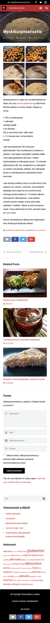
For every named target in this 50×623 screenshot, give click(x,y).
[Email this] (7, 239)
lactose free (18, 563)
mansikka (16, 572)
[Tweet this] (23, 239)
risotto (42, 230)
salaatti (38, 576)
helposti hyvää (30, 555)
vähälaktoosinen (27, 584)
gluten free (15, 555)
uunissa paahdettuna (25, 103)
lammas (6, 568)
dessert (24, 551)
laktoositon (20, 230)
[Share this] (15, 239)
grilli (21, 555)
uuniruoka (7, 584)
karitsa (28, 560)
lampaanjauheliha (16, 568)
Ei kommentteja (37, 38)
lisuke (35, 567)
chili (19, 551)
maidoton (7, 572)
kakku (23, 560)
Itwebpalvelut (32, 601)
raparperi (33, 576)
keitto (43, 560)
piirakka (11, 576)
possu (17, 576)
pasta (29, 572)
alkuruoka (7, 551)
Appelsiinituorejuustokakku (17, 523)
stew (14, 580)
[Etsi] (47, 8)
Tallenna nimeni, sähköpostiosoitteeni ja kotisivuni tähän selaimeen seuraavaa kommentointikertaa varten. (21, 459)
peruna (5, 576)
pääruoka (24, 576)
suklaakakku (25, 580)
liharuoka (29, 568)
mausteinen (23, 572)
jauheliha (6, 560)
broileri (14, 551)
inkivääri (40, 555)
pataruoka (36, 572)
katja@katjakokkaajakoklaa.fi (21, 2)
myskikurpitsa (30, 230)
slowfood (8, 580)
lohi (40, 568)
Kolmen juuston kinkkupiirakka (15, 300)
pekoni (43, 572)
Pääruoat (22, 38)
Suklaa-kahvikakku (13, 514)
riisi (38, 230)
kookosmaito (7, 564)
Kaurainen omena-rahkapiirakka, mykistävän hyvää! (24, 379)
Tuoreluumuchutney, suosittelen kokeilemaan (21, 339)
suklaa (19, 580)
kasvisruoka (35, 560)
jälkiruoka (15, 559)
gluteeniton (10, 230)
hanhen (8, 213)
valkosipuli (16, 584)
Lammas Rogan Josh (14, 528)
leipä (23, 568)
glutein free (7, 555)
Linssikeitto (10, 518)
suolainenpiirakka (36, 580)
